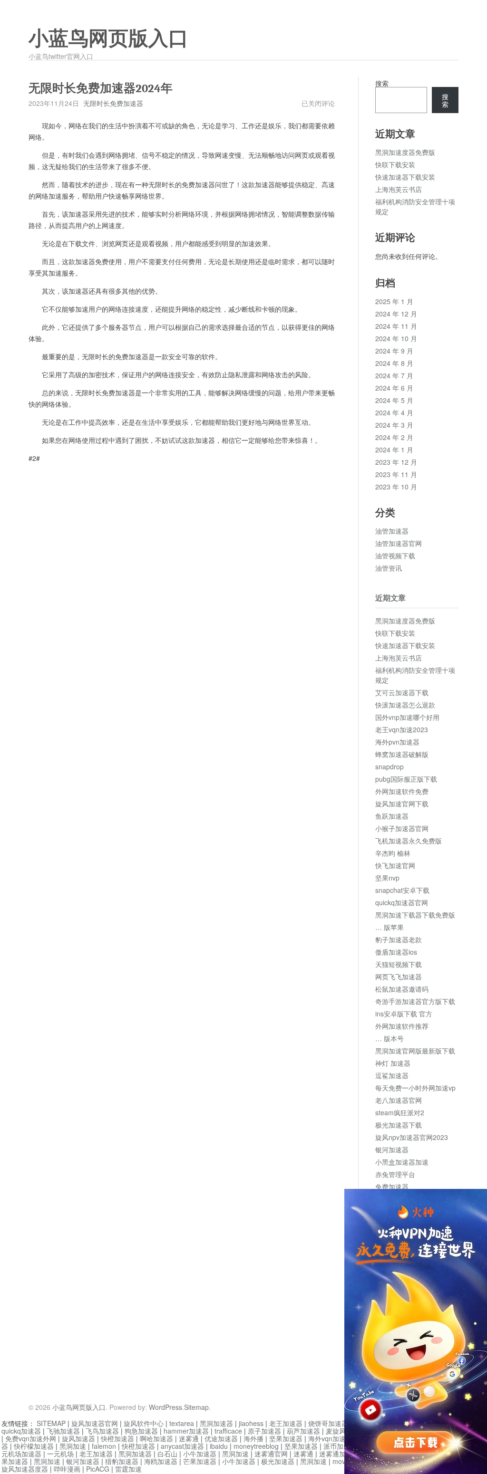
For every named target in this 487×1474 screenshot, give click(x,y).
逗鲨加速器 (392, 1075)
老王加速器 (285, 1423)
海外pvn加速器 (397, 742)
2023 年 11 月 (396, 474)
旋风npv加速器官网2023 (411, 1137)
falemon (104, 1446)
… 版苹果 (389, 927)
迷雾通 (189, 1438)
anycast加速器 (182, 1446)
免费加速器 (392, 1186)
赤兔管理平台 (395, 1174)
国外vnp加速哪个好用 (407, 717)
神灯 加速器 (392, 1063)
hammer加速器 (186, 1431)
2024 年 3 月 (394, 425)
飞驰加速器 (63, 1431)
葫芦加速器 (303, 1431)
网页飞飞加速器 (398, 976)
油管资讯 (388, 568)
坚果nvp (387, 877)
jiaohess (251, 1423)
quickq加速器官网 (401, 902)
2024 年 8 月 (394, 363)
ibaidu (219, 1446)
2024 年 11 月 (396, 326)
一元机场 (60, 1453)
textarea (181, 1423)
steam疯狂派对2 (399, 1112)
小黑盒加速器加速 (402, 1162)
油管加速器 (392, 531)
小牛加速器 (199, 1453)
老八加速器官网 (398, 1100)
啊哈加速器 (156, 1438)
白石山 (167, 1453)
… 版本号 (389, 1038)
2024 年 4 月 (394, 412)
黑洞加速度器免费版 (405, 152)
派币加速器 (340, 1446)
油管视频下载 (395, 555)
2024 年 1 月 (394, 449)
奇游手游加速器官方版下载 (415, 1001)
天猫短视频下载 (398, 964)
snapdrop (389, 766)
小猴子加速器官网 (402, 828)
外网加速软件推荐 (402, 1026)
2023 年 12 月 (396, 462)
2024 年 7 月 (394, 375)
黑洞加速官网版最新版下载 (415, 1050)
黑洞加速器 (216, 1423)
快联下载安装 (395, 164)
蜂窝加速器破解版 (402, 754)
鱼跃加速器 (392, 816)
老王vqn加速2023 (401, 729)
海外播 (253, 1438)
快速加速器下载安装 (405, 177)
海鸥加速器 (160, 1461)
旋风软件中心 (144, 1423)
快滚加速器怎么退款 (405, 704)
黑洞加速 (72, 1446)
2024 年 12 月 (396, 313)
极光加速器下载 (398, 1124)
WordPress (165, 1407)
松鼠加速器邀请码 (402, 989)
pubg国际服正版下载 (406, 779)
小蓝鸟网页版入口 (108, 38)
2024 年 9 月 (394, 350)
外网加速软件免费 (402, 791)
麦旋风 (336, 1431)
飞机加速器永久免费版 (408, 840)
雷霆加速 (128, 1469)
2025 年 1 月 (394, 301)
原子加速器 (264, 1431)
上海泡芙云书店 (398, 189)
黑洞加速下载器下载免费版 (415, 914)
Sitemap (196, 1407)
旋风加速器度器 (24, 1469)
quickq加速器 (21, 1431)
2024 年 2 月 (394, 437)
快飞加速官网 (395, 865)
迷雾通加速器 (339, 1453)
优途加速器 (221, 1438)
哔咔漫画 (67, 1469)
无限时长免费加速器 (113, 103)
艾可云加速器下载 (402, 692)
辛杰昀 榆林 (392, 853)
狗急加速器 (141, 1431)
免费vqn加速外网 (30, 1438)
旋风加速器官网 (94, 1423)
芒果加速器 (199, 1461)
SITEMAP (51, 1423)
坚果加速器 (285, 1438)
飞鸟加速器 (102, 1431)
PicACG (97, 1469)
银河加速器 (392, 1149)
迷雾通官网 (271, 1453)
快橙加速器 (117, 1438)
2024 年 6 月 (394, 387)
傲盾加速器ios (396, 952)
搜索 (382, 83)
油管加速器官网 (398, 543)
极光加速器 (277, 1461)
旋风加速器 (78, 1438)
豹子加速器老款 (398, 939)
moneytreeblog (256, 1446)
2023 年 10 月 (396, 486)
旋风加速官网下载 (402, 803)
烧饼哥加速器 (328, 1423)
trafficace (228, 1431)
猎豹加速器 (121, 1461)
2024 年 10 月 (396, 338)
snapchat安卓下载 (402, 890)
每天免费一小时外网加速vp (415, 1087)
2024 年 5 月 (394, 400)
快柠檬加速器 (34, 1446)
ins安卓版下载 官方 (403, 1013)
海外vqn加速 (327, 1438)
